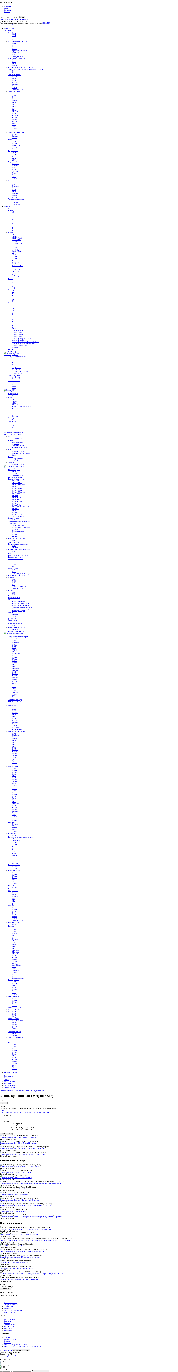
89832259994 (46, 23)
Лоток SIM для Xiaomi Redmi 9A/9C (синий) (15, 1246)
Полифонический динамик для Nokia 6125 (15, 1262)
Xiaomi (46, 1112)
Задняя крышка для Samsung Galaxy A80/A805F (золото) (19, 1200)
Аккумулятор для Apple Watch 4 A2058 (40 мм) (16, 1268)
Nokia (16, 1112)
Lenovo (6, 1112)
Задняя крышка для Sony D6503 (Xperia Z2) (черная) (18, 1143)
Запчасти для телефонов (23, 1091)
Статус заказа (8, 19)
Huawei (41, 1112)
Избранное (17, 19)
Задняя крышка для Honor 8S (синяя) (13, 1211)
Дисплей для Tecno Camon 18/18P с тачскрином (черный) (20, 1257)
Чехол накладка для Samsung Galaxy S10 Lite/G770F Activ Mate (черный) (25, 1229)
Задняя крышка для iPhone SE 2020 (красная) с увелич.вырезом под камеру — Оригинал (31, 1217)
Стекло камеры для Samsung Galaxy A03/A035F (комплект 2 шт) (22, 1251)
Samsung (35, 1112)
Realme (24, 1112)
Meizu (11, 1112)
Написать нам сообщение (40, 1371)
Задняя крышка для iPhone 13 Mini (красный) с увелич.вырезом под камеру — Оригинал (31, 1183)
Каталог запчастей (6, 25)
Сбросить (4, 1103)
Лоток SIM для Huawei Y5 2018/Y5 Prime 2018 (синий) (19, 1235)
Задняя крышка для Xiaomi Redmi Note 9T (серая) (17, 1189)
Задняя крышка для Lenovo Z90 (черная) (14, 1194)
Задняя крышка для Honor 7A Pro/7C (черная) (16, 1178)
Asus (1, 1112)
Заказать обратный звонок (21, 1350)
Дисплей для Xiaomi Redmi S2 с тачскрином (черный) (19, 1279)
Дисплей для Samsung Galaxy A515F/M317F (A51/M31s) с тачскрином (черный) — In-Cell (31, 1274)
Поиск (22, 17)
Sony (20, 1112)
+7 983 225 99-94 (6, 1350)
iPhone (29, 1112)
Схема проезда (5, 1288)
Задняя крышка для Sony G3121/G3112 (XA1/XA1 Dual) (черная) (22, 1154)
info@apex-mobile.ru (12, 1356)
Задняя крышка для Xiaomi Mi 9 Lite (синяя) (15, 1172)
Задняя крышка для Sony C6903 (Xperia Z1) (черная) (18, 1137)
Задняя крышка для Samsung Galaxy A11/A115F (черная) (19, 1166)
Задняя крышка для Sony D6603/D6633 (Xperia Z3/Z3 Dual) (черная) (23, 1148)
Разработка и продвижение (15, 1371)
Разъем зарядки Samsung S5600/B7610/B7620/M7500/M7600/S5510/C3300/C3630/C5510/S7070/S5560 (35, 1240)
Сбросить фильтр (6, 1133)
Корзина (25, 19)
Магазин (10, 1091)
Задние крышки (39, 1091)
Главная (3, 1091)
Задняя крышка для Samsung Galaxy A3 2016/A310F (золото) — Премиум (25, 1205)
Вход (2, 19)
